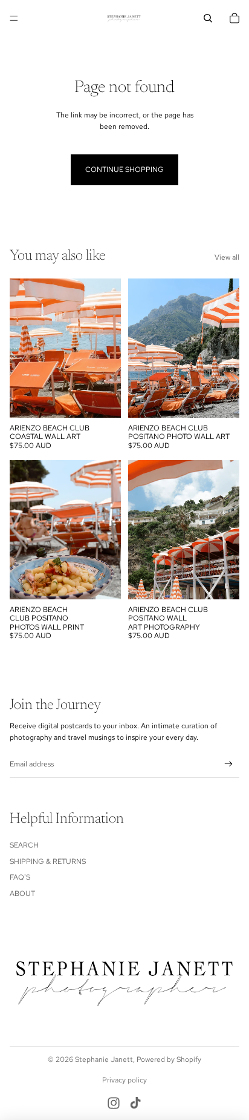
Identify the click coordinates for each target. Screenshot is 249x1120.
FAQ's (20, 877)
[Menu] (14, 18)
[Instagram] (113, 1103)
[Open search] (208, 18)
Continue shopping (124, 169)
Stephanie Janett (104, 1059)
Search (24, 845)
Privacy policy (124, 1080)
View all (227, 257)
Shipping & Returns (48, 861)
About (22, 893)
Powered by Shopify (169, 1059)
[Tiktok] (135, 1103)
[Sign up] (228, 764)
